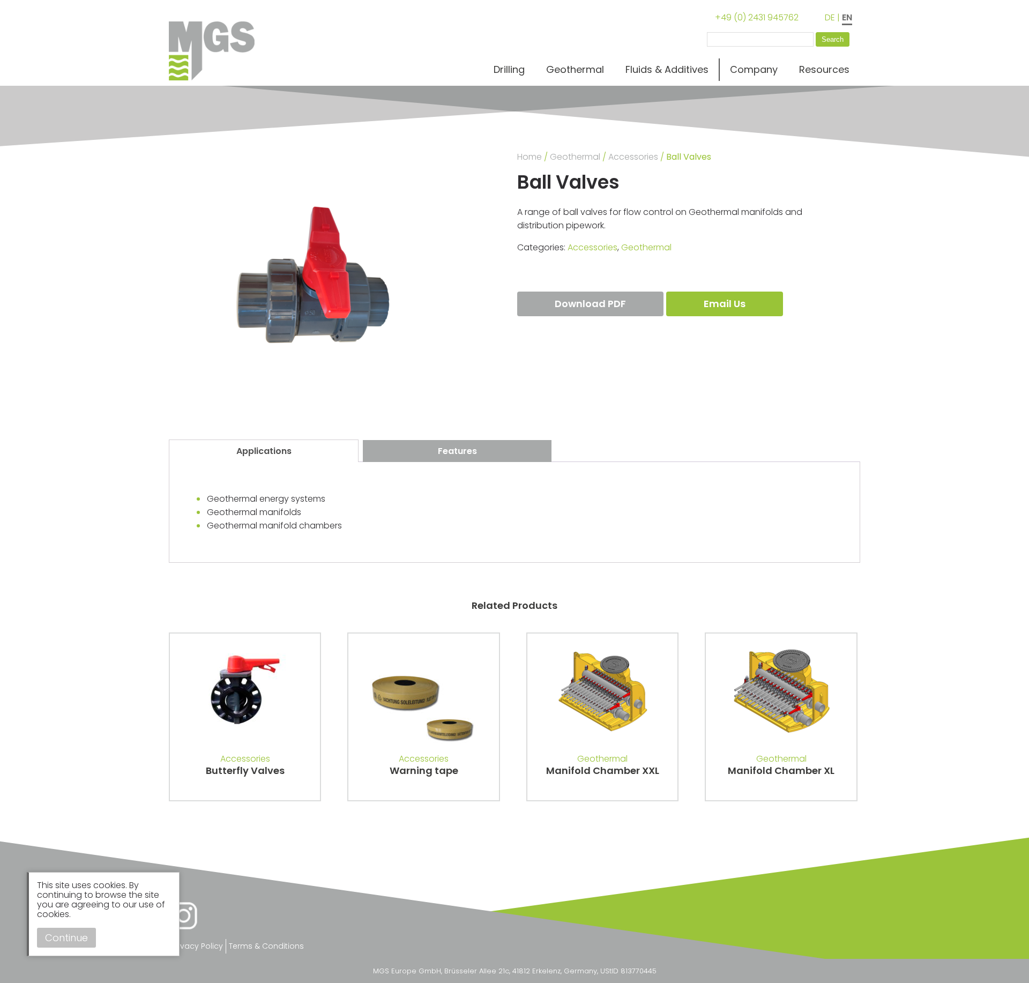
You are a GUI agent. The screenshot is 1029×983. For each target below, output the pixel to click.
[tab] (264, 451)
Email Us (724, 303)
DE (830, 17)
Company (754, 69)
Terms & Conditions (266, 946)
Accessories (633, 157)
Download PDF (590, 303)
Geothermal (575, 69)
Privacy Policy (197, 946)
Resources (824, 69)
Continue (66, 937)
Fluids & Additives (667, 69)
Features (457, 451)
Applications (264, 451)
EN (847, 17)
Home (529, 157)
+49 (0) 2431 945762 (757, 17)
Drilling (509, 69)
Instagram (183, 915)
